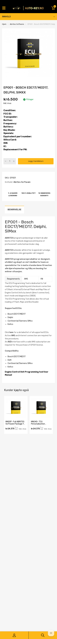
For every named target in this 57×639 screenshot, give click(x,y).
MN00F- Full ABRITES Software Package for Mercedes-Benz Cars (16, 423)
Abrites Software (21, 182)
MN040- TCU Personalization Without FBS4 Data (39, 423)
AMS (13, 335)
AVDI (10, 342)
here (11, 332)
